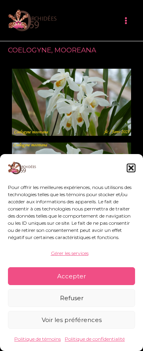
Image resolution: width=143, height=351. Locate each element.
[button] (131, 168)
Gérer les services (70, 253)
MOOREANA (75, 50)
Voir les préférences (72, 320)
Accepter (71, 276)
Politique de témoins (37, 339)
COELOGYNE (29, 50)
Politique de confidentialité (95, 339)
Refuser (71, 298)
